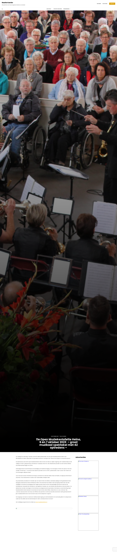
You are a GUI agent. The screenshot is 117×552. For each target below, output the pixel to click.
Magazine (49, 8)
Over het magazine (58, 8)
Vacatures (104, 3)
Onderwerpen (66, 8)
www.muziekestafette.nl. (41, 502)
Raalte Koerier (7, 3)
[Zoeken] (2, 8)
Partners (99, 3)
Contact (112, 3)
